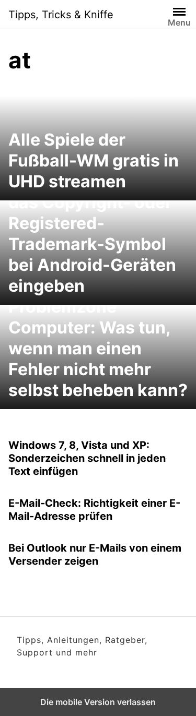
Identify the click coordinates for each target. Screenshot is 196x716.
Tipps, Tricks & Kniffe (60, 14)
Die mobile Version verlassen (98, 702)
